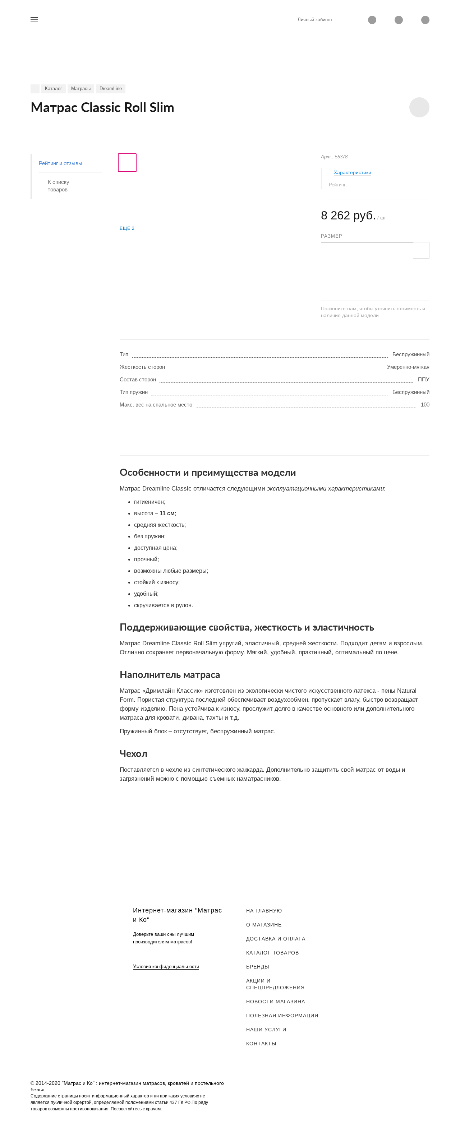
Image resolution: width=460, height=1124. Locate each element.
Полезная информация (282, 1015)
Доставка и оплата (275, 939)
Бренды (257, 967)
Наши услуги (266, 1029)
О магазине (264, 925)
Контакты (261, 1043)
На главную (264, 911)
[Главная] (35, 88)
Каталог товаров (272, 953)
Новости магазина (275, 1001)
